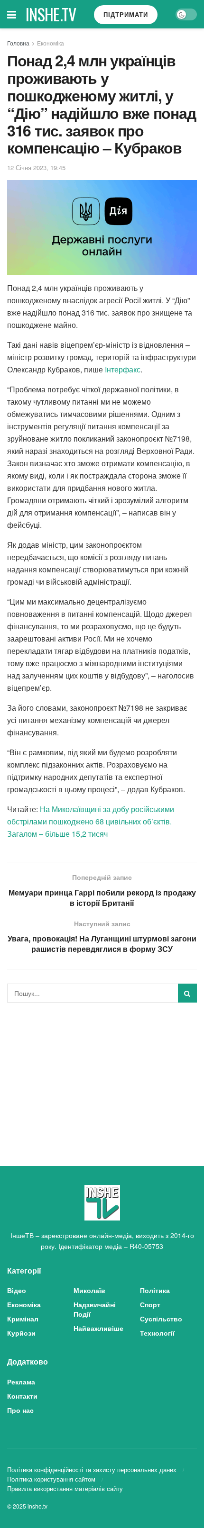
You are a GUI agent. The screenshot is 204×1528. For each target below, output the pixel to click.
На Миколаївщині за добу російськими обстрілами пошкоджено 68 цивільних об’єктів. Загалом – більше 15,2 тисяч (90, 821)
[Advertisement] (102, 1076)
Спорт (150, 1304)
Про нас (20, 1410)
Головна (18, 43)
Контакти (22, 1396)
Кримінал (22, 1318)
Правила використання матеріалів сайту (65, 1488)
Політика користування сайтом (51, 1478)
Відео (16, 1290)
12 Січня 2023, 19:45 (36, 167)
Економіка (50, 43)
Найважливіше (98, 1328)
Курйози (21, 1333)
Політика (155, 1290)
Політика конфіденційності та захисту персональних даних (91, 1469)
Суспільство (161, 1318)
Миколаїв (89, 1290)
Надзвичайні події (95, 1309)
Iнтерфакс (122, 369)
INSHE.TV (51, 14)
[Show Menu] (11, 14)
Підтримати (125, 14)
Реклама (21, 1381)
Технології (157, 1333)
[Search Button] (187, 993)
